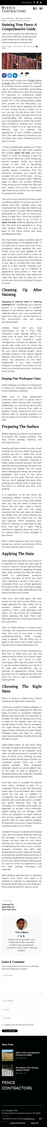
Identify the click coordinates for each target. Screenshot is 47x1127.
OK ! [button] (40, 1119)
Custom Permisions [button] (17, 1123)
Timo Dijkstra (8, 46)
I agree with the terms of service (19, 1025)
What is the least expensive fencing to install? (28, 1054)
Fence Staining (8, 18)
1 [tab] (21, 66)
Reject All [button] (34, 1123)
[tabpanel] (22, 61)
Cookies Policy (29, 1119)
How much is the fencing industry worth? (27, 1069)
